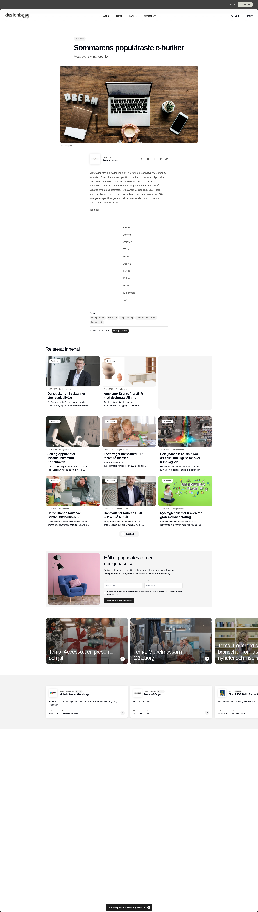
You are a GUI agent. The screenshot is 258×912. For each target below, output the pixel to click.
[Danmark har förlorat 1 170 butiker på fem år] (129, 501)
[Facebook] (142, 159)
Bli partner (245, 4)
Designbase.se (110, 160)
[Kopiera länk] (166, 159)
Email (146, 580)
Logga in (231, 4)
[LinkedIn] (148, 159)
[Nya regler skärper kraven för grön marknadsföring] (185, 501)
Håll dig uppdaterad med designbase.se (127, 907)
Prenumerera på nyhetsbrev (119, 600)
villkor (158, 592)
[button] (122, 659)
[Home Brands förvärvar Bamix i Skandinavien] (73, 501)
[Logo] (17, 16)
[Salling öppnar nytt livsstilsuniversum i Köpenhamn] (73, 443)
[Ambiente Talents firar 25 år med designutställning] (129, 381)
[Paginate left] (47, 641)
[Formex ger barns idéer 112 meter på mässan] (129, 441)
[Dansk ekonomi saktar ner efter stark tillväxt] (73, 381)
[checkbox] (105, 593)
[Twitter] (154, 159)
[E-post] (160, 159)
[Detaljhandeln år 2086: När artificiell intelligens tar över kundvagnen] (185, 443)
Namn (106, 580)
